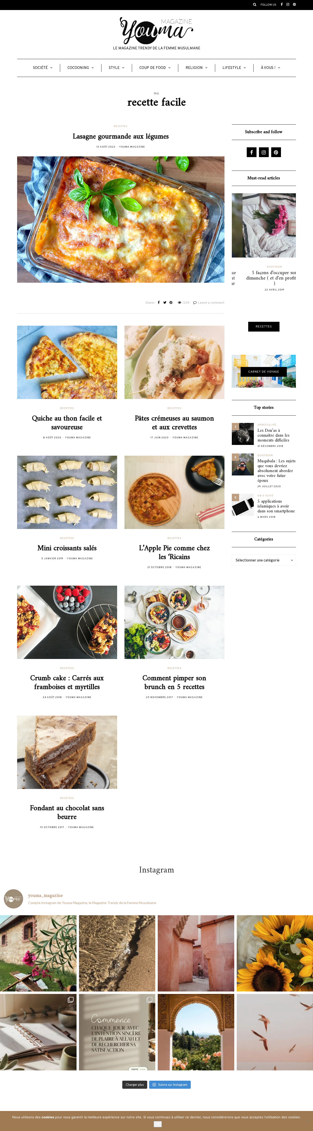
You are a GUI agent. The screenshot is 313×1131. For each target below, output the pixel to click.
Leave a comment (211, 303)
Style (114, 68)
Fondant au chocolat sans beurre (67, 813)
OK (158, 1124)
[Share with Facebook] (159, 303)
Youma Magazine (132, 147)
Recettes (121, 126)
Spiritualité (266, 425)
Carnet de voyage (263, 372)
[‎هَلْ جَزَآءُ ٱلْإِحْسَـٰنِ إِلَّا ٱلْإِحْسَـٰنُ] (117, 1032)
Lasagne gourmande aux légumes (121, 136)
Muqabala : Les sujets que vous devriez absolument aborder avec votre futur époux (276, 471)
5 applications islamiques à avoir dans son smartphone (276, 506)
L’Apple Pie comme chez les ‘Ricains (174, 553)
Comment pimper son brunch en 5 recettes (174, 683)
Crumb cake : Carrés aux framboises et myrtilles (67, 683)
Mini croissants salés (67, 548)
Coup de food (152, 68)
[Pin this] (171, 303)
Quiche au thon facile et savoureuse (67, 423)
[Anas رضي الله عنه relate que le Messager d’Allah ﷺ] (196, 953)
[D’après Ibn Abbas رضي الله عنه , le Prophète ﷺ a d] (38, 953)
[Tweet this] (165, 303)
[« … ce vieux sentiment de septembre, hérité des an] (38, 1032)
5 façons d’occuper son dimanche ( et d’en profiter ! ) (263, 278)
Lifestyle (232, 68)
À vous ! (268, 68)
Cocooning (78, 68)
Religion (194, 68)
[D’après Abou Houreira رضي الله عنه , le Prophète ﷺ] (117, 953)
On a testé (265, 495)
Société (40, 68)
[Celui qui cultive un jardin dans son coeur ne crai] (196, 1032)
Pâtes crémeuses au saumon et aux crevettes (174, 423)
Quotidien (263, 267)
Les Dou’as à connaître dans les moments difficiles (273, 435)
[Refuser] (306, 1121)
